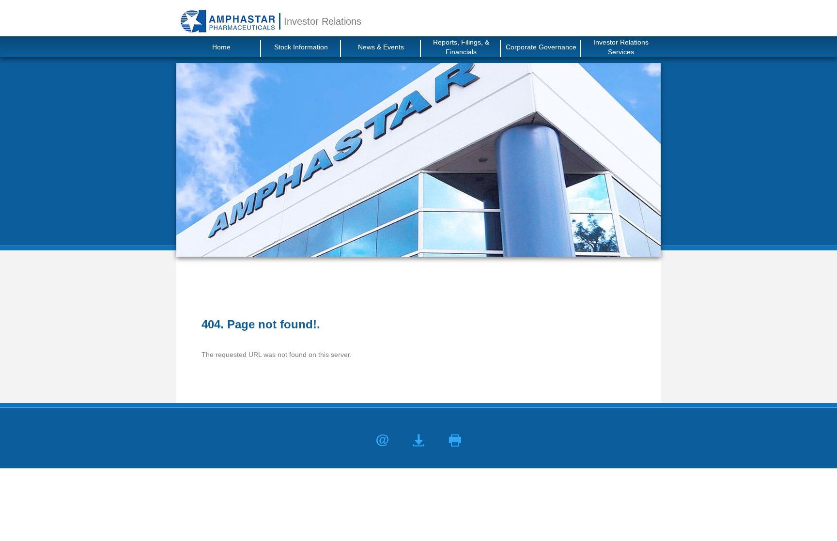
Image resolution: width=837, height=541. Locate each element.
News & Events (381, 47)
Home (221, 47)
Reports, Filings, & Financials (461, 47)
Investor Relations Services (621, 47)
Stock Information (301, 47)
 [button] (455, 440)
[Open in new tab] (227, 21)
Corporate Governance (541, 47)
